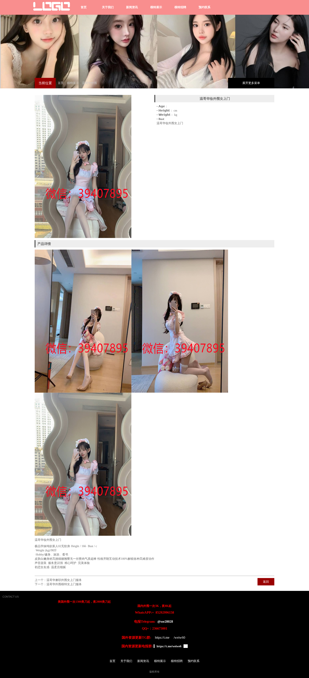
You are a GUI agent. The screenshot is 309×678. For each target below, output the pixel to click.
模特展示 (156, 7)
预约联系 (204, 7)
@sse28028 (165, 621)
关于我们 (108, 7)
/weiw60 (179, 637)
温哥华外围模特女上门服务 (64, 584)
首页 (84, 7)
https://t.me (162, 637)
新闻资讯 (132, 7)
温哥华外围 (89, 83)
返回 (266, 581)
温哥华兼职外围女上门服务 (64, 580)
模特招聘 (180, 7)
